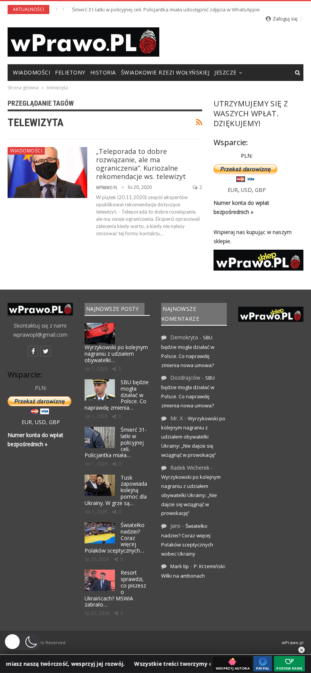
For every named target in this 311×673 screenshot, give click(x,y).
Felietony (70, 72)
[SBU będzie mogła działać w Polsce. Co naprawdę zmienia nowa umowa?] (100, 390)
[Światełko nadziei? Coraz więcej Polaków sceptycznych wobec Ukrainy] (100, 532)
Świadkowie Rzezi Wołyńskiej (165, 72)
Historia (103, 72)
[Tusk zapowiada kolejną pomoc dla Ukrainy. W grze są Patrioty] (100, 485)
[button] (22, 641)
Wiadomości (31, 72)
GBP (260, 189)
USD (246, 189)
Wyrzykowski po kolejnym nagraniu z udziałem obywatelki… (116, 354)
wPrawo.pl (292, 642)
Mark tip (179, 566)
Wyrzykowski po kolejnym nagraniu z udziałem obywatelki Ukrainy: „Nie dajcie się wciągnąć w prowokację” (193, 436)
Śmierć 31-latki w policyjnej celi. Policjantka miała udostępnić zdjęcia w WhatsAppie (166, 9)
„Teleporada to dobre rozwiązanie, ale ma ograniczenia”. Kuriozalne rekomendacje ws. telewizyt (141, 164)
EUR (233, 189)
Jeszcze (225, 72)
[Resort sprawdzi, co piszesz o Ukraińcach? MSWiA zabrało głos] (100, 580)
